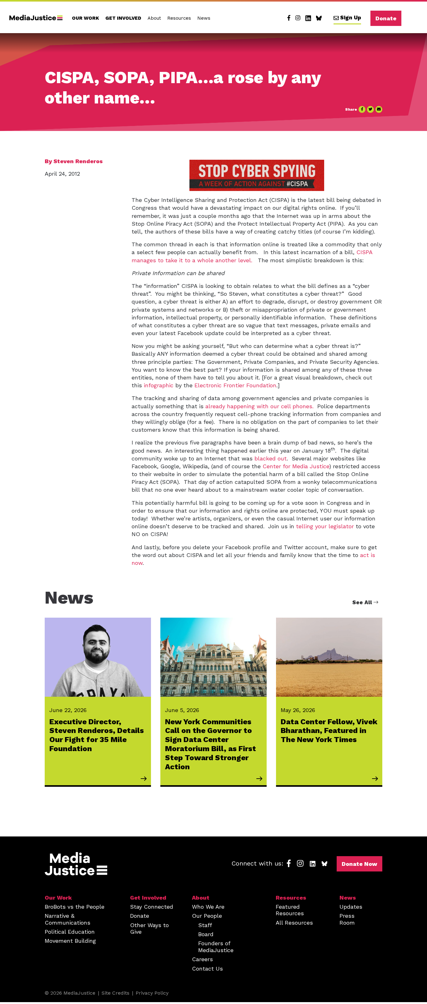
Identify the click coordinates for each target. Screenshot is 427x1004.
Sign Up (350, 17)
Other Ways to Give (149, 928)
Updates (350, 906)
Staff (205, 925)
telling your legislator (325, 526)
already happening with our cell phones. (259, 406)
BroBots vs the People (74, 906)
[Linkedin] (308, 18)
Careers (202, 959)
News (203, 18)
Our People (207, 915)
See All (363, 602)
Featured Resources (290, 909)
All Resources (294, 922)
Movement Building (70, 940)
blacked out (270, 458)
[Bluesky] (319, 18)
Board (206, 934)
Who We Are (208, 906)
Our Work (85, 18)
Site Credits (115, 993)
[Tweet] (370, 109)
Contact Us (207, 968)
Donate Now (359, 864)
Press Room (347, 919)
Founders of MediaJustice (216, 946)
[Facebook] (289, 18)
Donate (385, 18)
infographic (158, 385)
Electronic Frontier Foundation (235, 385)
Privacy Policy (152, 993)
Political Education (70, 931)
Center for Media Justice (296, 466)
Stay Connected (151, 906)
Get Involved (123, 18)
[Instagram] (298, 18)
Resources (179, 18)
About (154, 18)
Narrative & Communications (67, 919)
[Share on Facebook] (362, 109)
